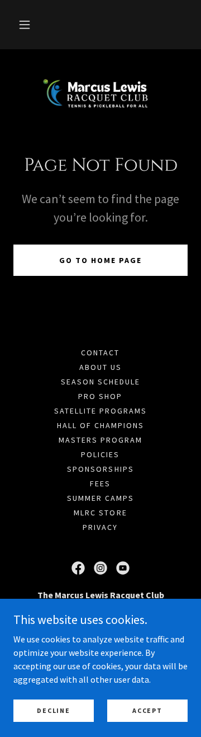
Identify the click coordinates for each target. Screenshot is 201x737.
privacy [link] (100, 527)
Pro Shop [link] (100, 396)
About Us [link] (100, 367)
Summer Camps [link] (100, 498)
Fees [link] (100, 483)
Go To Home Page (100, 260)
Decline (53, 710)
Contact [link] (100, 353)
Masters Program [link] (100, 440)
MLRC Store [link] (100, 513)
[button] (24, 24)
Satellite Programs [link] (100, 411)
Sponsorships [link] (100, 469)
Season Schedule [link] (100, 382)
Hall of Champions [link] (100, 425)
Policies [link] (100, 454)
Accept (147, 710)
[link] (100, 93)
